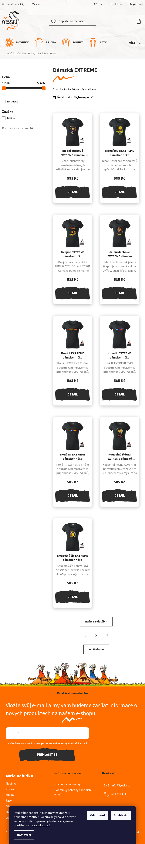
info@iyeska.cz (120, 785)
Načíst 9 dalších (96, 621)
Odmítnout (97, 815)
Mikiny (10, 795)
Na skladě (12, 102)
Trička (10, 789)
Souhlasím (121, 815)
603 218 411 (118, 794)
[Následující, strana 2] (96, 635)
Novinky (11, 784)
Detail (72, 192)
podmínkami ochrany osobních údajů (64, 744)
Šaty (9, 801)
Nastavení (24, 835)
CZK (96, 4)
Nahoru (98, 649)
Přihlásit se (47, 754)
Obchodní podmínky (13, 4)
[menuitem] (16, 42)
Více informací (41, 825)
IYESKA (11, 118)
